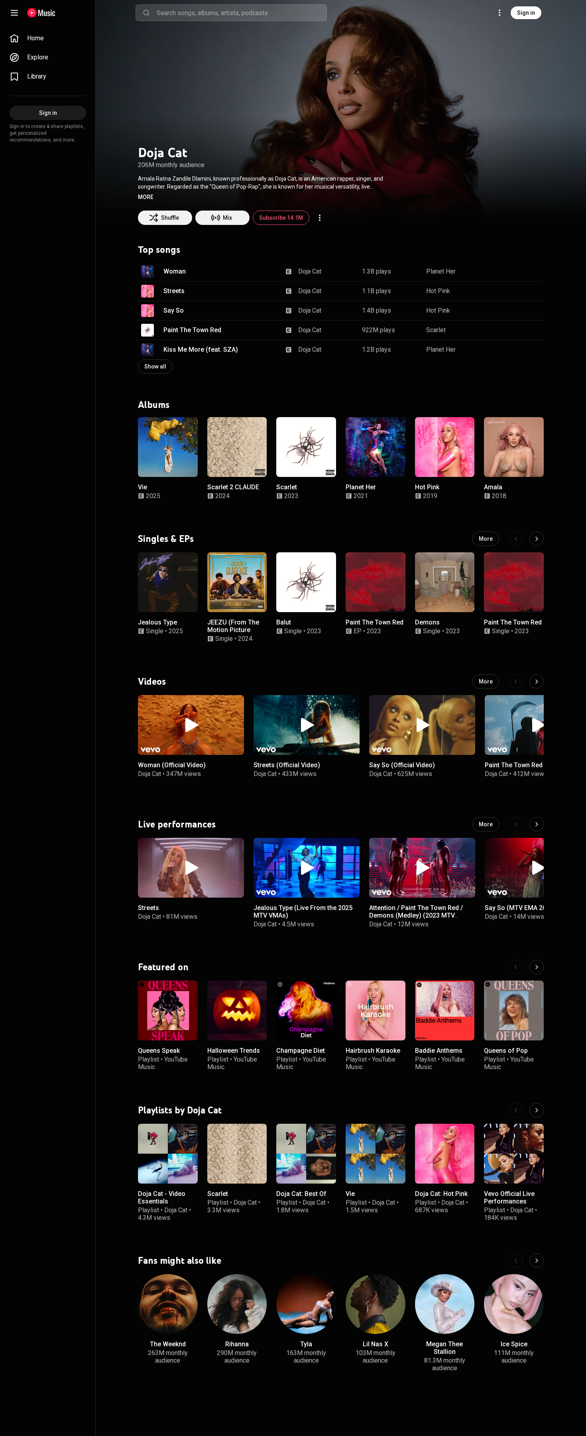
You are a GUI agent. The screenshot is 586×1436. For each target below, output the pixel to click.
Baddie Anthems (438, 1050)
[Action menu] (320, 218)
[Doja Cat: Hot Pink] (445, 1154)
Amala (493, 486)
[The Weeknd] (168, 1304)
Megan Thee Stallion (444, 1347)
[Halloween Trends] (237, 1010)
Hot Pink (438, 291)
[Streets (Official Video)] (307, 725)
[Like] (497, 271)
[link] (47, 38)
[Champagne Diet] (306, 1010)
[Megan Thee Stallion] (445, 1304)
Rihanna (237, 1344)
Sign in (526, 13)
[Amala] (514, 447)
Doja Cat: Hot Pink (441, 1193)
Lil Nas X (375, 1344)
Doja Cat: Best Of (301, 1193)
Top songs (159, 249)
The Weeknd (168, 1344)
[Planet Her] (375, 447)
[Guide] (14, 13)
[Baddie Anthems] (445, 1010)
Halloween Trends (233, 1050)
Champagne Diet (300, 1050)
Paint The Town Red (192, 330)
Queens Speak (159, 1050)
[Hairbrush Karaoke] (375, 1010)
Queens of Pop (506, 1050)
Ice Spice (514, 1344)
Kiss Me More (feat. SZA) (200, 349)
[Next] (536, 538)
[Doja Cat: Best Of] (306, 1154)
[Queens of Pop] (514, 1010)
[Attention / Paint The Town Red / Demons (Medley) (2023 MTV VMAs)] (422, 868)
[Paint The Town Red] (375, 582)
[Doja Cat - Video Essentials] (168, 1154)
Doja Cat (309, 271)
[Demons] (445, 582)
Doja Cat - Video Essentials (161, 1197)
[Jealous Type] (168, 582)
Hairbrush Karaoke (373, 1050)
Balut (283, 622)
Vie (142, 486)
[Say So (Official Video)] (422, 725)
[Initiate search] (146, 12)
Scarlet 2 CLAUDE (233, 486)
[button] (145, 197)
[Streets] (191, 868)
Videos (152, 681)
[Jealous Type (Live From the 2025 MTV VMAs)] (307, 868)
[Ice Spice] (514, 1304)
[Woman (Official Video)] (191, 725)
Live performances (177, 824)
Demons (427, 622)
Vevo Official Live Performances (509, 1197)
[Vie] (168, 447)
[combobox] (241, 13)
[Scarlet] (306, 447)
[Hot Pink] (445, 447)
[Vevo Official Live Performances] (514, 1154)
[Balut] (306, 582)
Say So (173, 310)
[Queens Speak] (168, 1010)
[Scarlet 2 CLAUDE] (237, 447)
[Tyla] (306, 1304)
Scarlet (436, 330)
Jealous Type (157, 622)
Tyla (306, 1344)
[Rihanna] (237, 1304)
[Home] (41, 13)
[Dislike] (512, 271)
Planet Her (441, 271)
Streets (174, 291)
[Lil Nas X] (375, 1304)
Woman (174, 271)
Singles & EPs (166, 538)
